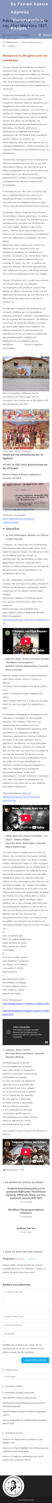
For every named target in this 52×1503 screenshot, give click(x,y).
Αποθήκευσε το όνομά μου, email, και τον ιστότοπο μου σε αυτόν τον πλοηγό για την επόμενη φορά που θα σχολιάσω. (23, 1348)
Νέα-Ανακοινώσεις (32, 42)
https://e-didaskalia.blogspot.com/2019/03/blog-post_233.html (21, 797)
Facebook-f (30, 1486)
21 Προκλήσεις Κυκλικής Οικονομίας (18, 1392)
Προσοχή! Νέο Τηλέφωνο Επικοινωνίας (19, 1397)
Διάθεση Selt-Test (26, 1228)
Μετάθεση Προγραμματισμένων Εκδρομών (26, 1211)
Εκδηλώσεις (12, 42)
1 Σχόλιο (10, 46)
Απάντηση (32, 1259)
